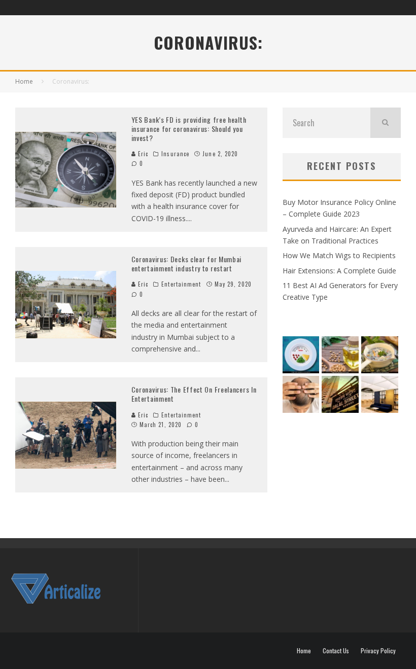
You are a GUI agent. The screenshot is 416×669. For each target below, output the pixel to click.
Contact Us (336, 651)
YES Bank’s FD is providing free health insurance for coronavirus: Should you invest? (189, 128)
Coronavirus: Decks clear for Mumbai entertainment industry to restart (186, 263)
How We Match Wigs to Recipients (339, 255)
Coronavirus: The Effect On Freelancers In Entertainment (194, 394)
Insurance (175, 153)
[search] (385, 123)
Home (304, 651)
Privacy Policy (378, 651)
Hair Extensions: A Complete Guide (339, 270)
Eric (142, 154)
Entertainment (181, 284)
